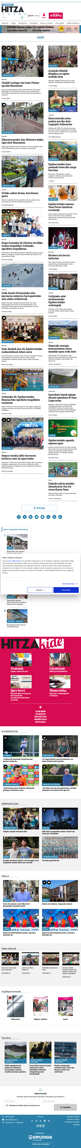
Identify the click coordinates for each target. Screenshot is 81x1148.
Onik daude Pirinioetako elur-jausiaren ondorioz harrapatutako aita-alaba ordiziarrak (21, 296)
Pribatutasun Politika (16, 1105)
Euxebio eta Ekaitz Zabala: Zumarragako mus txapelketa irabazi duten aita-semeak (21, 861)
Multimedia (34, 23)
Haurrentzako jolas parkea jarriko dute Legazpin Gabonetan (60, 121)
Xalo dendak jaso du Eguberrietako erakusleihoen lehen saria (22, 350)
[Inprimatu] (60, 517)
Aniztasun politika (73, 1119)
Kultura (19, 621)
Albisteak (5, 23)
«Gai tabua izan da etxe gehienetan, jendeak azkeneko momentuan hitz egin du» (59, 789)
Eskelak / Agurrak (46, 23)
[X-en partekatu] (25, 517)
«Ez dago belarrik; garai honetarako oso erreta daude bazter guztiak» (57, 760)
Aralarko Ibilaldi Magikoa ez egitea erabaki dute (58, 73)
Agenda (13, 23)
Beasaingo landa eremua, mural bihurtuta (16, 626)
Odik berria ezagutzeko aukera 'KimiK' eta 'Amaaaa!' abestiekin (58, 832)
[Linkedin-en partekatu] (54, 517)
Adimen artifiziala (73, 23)
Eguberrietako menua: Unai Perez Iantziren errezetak (61, 207)
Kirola (7, 900)
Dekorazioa (15, 1019)
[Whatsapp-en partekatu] (48, 517)
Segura (4, 452)
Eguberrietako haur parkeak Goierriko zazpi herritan (62, 167)
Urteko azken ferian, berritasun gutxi (20, 194)
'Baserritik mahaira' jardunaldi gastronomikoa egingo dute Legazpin (16, 602)
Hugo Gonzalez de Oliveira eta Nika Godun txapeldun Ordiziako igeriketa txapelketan (22, 245)
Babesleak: (40, 1133)
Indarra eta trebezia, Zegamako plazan (57, 904)
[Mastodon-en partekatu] (31, 517)
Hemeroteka (40, 719)
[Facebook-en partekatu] (19, 517)
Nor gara (40, 722)
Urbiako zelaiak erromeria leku (15, 831)
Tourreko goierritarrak (50, 860)
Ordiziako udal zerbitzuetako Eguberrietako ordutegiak (57, 301)
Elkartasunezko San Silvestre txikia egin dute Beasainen (22, 141)
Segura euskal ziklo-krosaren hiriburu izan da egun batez (19, 457)
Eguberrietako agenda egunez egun (61, 442)
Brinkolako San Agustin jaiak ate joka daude (15, 552)
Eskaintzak (40, 717)
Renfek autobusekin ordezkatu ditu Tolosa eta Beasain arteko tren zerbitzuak (64, 1069)
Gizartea (52, 110)
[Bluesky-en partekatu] (37, 517)
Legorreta (51, 391)
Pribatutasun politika (72, 1122)
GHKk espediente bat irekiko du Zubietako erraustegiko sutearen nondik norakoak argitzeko (15, 1069)
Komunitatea (22, 23)
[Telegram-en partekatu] (42, 517)
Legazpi (51, 115)
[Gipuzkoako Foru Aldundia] (40, 1140)
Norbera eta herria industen (59, 257)
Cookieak (76, 1125)
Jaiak (10, 548)
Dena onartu (66, 590)
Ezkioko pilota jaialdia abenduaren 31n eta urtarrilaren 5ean (61, 486)
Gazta (65, 1019)
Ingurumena (53, 338)
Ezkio (50, 480)
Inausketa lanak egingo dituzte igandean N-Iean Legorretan (62, 397)
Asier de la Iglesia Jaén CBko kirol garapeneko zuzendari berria (16, 905)
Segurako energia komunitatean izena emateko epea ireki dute (62, 348)
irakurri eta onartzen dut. (24, 1105)
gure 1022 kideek (14, 561)
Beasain (4, 79)
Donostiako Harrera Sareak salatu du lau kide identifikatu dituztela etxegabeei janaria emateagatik (40, 1070)
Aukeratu (39, 590)
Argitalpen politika (73, 1117)
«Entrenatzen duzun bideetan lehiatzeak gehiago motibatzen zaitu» (18, 789)
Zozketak (40, 714)
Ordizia (4, 190)
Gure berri (40, 711)
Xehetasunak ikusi (68, 584)
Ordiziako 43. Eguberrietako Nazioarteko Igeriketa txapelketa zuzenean (21, 399)
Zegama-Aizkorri (40, 1019)
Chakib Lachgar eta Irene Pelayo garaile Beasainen (20, 84)
